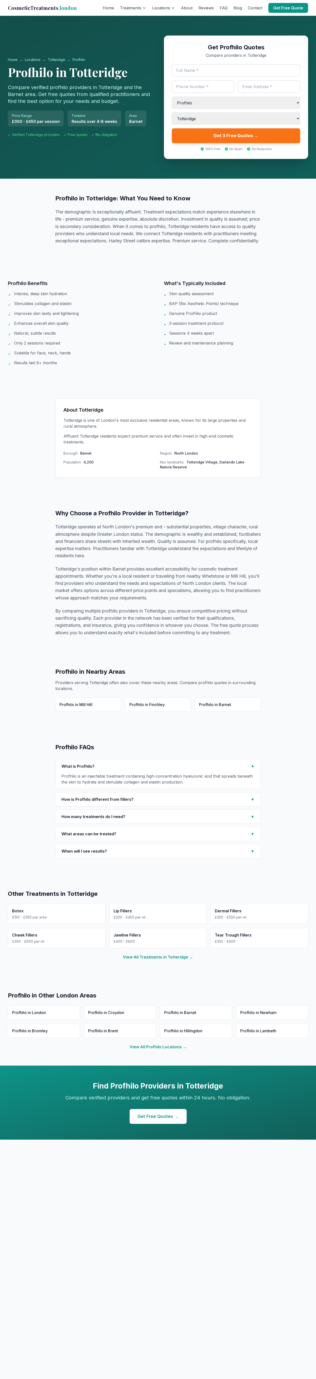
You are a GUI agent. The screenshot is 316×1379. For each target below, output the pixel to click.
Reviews (206, 7)
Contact (255, 7)
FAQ (224, 7)
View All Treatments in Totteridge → (158, 957)
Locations (32, 59)
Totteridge (56, 59)
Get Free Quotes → (158, 1116)
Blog (238, 7)
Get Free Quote (288, 7)
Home (108, 7)
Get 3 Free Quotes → (236, 135)
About (187, 7)
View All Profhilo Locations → (158, 1046)
